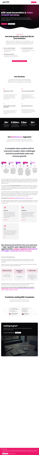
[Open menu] (37, 2)
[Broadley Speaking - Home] (6, 2)
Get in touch (34, 2)
